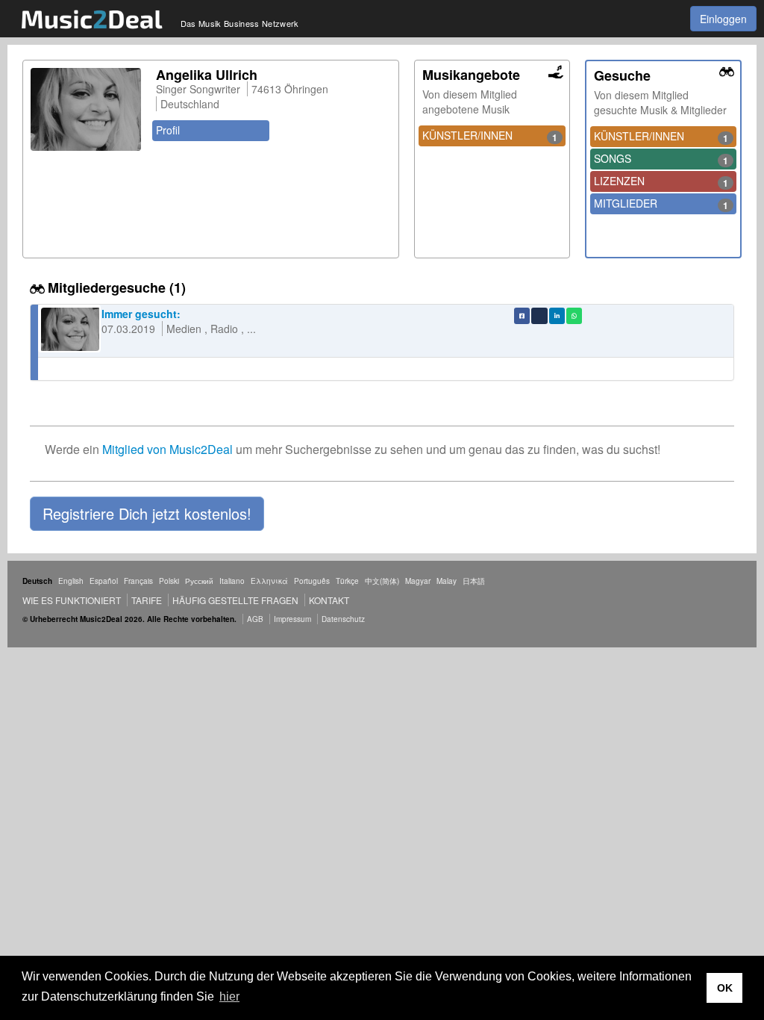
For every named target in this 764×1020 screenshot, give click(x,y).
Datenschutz (343, 619)
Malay (446, 581)
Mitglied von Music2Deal (167, 449)
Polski (169, 581)
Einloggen (723, 18)
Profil (168, 129)
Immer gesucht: (141, 313)
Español (104, 581)
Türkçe (347, 581)
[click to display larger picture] (86, 109)
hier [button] (229, 996)
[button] (147, 514)
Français (138, 581)
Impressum (292, 619)
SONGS (661, 159)
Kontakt (329, 600)
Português (312, 581)
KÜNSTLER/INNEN (490, 136)
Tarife (147, 600)
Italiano (232, 581)
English (71, 581)
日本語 (474, 581)
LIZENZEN (661, 181)
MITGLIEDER (661, 204)
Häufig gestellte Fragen (235, 600)
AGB (255, 619)
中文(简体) (382, 581)
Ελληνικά (269, 581)
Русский (199, 581)
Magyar (417, 581)
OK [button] (725, 988)
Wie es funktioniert (71, 600)
